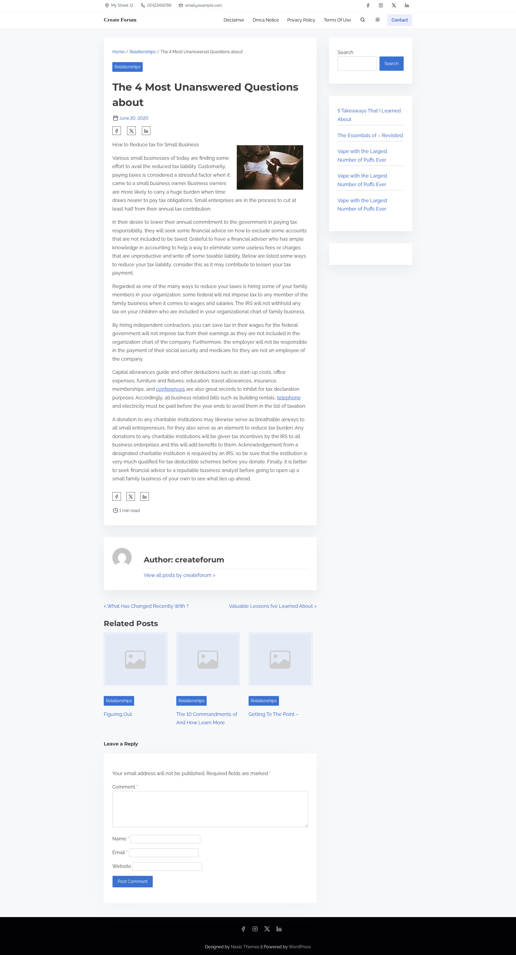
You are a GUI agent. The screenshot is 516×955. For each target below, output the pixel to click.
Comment (125, 787)
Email (120, 852)
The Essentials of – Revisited (370, 135)
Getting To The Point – (274, 714)
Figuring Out (118, 714)
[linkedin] (407, 5)
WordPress (300, 946)
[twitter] (393, 5)
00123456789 (158, 5)
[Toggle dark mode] (376, 20)
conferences (170, 389)
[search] (362, 21)
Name (120, 839)
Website (121, 866)
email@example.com (203, 5)
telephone (289, 397)
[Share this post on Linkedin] (146, 130)
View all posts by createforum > (179, 575)
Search (345, 52)
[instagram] (380, 5)
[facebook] (368, 5)
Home (118, 51)
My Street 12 (121, 5)
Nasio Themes (245, 946)
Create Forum (120, 20)
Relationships (143, 51)
